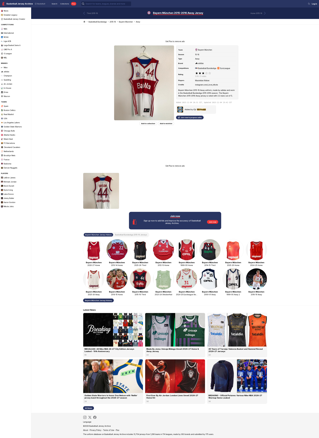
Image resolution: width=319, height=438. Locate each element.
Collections (64, 4)
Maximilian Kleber (202, 80)
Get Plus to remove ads (175, 41)
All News (88, 408)
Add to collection (148, 123)
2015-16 (113, 22)
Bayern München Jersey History (98, 300)
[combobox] (108, 3)
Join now (212, 222)
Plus (73, 4)
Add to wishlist (166, 123)
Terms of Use (108, 430)
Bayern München (126, 22)
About (85, 430)
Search (54, 4)
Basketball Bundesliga (98, 22)
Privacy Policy (95, 430)
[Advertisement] (175, 33)
